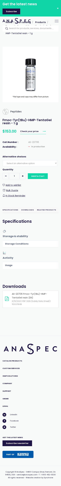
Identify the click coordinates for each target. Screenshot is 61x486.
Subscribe (11, 11)
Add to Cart (37, 176)
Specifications (10, 210)
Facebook (14, 421)
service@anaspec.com (27, 474)
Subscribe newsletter (17, 443)
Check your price (29, 131)
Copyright (9, 472)
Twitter (13, 427)
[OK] (6, 28)
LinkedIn (13, 414)
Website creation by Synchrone (39, 477)
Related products (46, 210)
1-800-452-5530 (48, 474)
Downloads (27, 210)
